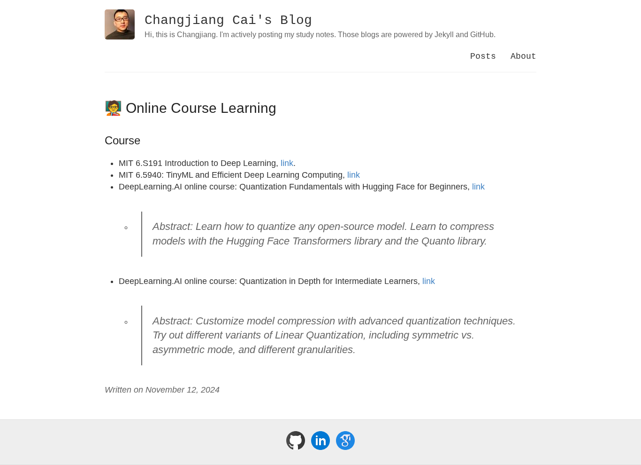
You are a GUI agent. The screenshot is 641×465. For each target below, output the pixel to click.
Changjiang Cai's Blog (228, 20)
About (523, 56)
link (287, 163)
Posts (483, 56)
